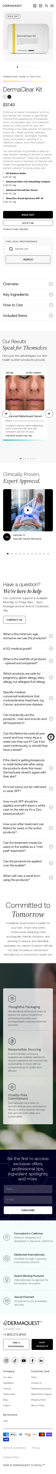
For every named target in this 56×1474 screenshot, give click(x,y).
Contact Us (36, 1382)
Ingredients (8, 1382)
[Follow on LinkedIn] (41, 1361)
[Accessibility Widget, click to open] (50, 737)
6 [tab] (32, 458)
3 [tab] (25, 458)
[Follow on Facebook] (32, 1361)
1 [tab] (20, 458)
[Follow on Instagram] (6, 1361)
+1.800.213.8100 (14, 1334)
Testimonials (9, 1394)
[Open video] (28, 510)
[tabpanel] (27, 404)
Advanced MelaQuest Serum (23, 416)
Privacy (36, 1447)
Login (5, 1420)
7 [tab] (34, 458)
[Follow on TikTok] (15, 1361)
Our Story (7, 1377)
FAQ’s (34, 1377)
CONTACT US (14, 619)
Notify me (28, 223)
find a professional (16, 1344)
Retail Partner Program (41, 1394)
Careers (6, 1405)
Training (7, 1388)
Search (28, 259)
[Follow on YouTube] (24, 1361)
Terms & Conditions (14, 1447)
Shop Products (42, 1344)
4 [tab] (27, 458)
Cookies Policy (11, 1457)
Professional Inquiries (41, 1388)
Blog (5, 1399)
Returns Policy (37, 1405)
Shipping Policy (38, 1399)
